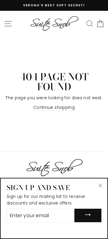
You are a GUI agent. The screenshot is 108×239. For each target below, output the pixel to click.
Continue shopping (54, 107)
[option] (54, 5)
